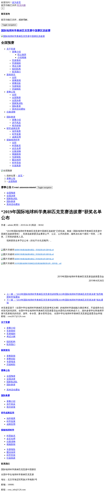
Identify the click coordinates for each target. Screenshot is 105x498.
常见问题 (21, 5)
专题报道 (16, 86)
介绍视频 (22, 57)
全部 (14, 77)
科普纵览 (16, 145)
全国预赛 (16, 97)
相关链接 (16, 125)
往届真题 (16, 165)
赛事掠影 (16, 83)
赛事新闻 (16, 80)
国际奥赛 (16, 106)
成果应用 (16, 137)
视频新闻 (16, 154)
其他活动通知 (18, 109)
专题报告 (16, 157)
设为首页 (16, 2)
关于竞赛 (11, 49)
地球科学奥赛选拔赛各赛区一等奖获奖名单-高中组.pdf (34, 250)
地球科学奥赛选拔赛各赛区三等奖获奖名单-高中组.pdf (34, 259)
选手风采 (16, 122)
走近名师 (16, 148)
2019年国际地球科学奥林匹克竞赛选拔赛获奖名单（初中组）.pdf (37, 263)
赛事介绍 (16, 52)
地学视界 (16, 131)
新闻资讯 (11, 74)
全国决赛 (16, 100)
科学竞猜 (16, 163)
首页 (20, 175)
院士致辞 (22, 54)
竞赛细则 (16, 63)
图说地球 (16, 160)
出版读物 (11, 112)
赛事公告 (11, 92)
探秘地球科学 (13, 140)
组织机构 (16, 69)
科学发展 (16, 134)
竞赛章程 (16, 60)
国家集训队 (17, 103)
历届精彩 (16, 89)
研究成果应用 (13, 128)
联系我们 (16, 72)
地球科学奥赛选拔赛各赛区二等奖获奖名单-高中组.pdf (34, 254)
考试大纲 (16, 66)
